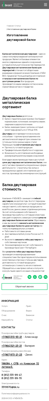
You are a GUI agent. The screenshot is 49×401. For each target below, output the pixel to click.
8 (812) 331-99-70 (12, 378)
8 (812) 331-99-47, (12, 374)
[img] (45, 4)
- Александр (30, 337)
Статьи (18, 26)
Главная (10, 26)
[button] (24, 286)
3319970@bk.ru (10, 387)
